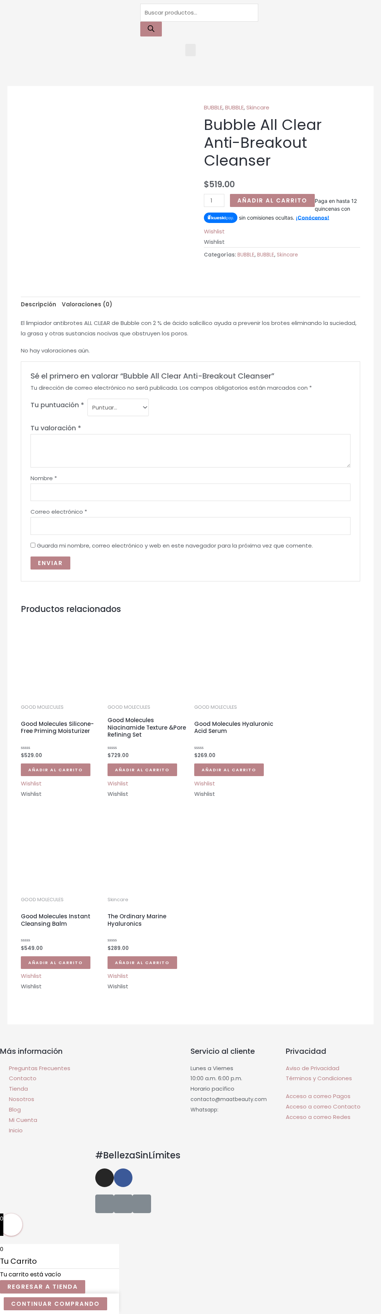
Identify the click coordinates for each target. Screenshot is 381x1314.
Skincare (257, 107)
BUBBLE (213, 107)
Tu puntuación (57, 404)
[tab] (38, 305)
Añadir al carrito (272, 200)
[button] (190, 50)
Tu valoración (56, 428)
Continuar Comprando (55, 1304)
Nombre (44, 478)
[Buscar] (151, 29)
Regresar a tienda (42, 1286)
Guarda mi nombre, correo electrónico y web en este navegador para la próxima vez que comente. (175, 545)
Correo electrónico (59, 512)
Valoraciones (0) (87, 304)
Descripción (38, 304)
